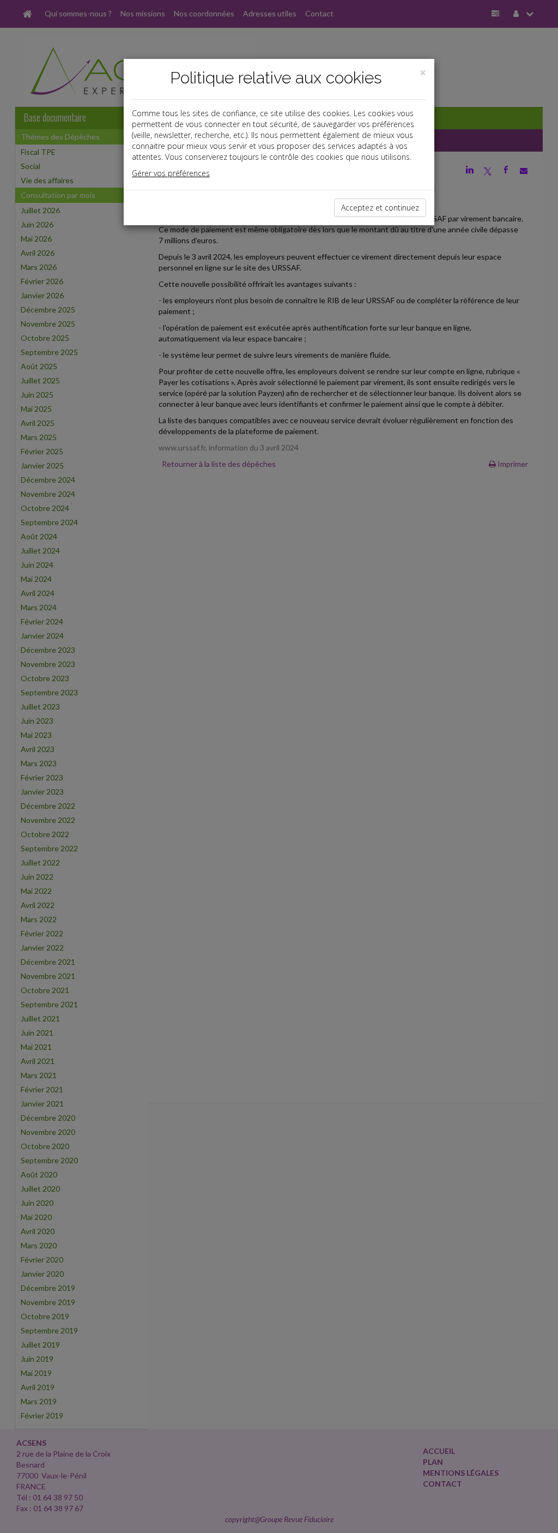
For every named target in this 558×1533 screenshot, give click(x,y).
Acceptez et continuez (380, 207)
